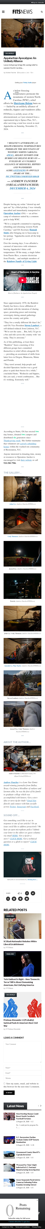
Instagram (21, 806)
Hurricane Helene (23, 103)
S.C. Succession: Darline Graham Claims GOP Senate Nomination (27, 1139)
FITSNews (9, 947)
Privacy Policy (36, 1227)
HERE (15, 835)
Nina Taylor (17, 666)
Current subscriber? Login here (19, 1221)
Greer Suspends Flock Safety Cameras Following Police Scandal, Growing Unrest (28, 1182)
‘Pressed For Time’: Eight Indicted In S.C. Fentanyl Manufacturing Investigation (28, 1167)
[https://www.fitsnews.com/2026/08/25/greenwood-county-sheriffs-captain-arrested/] (9, 1155)
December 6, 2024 (22, 188)
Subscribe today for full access (19, 1218)
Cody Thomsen (13, 536)
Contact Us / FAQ (7, 1227)
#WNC (10, 155)
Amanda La (8, 666)
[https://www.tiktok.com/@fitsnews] (38, 1213)
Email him (31, 800)
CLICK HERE (16, 838)
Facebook (34, 806)
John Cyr (13, 504)
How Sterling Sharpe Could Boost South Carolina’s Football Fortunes (27, 1116)
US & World (10, 53)
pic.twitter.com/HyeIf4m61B (22, 176)
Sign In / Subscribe (38, 2)
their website (26, 459)
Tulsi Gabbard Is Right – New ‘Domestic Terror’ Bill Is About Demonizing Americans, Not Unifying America (22, 982)
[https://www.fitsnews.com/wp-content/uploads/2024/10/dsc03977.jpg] (22, 758)
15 (33, 1145)
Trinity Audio (27, 82)
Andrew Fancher (11, 73)
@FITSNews (19, 170)
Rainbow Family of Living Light (22, 261)
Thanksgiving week (12, 440)
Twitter (13, 806)
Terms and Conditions (22, 1227)
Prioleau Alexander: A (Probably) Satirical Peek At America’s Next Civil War (21, 1023)
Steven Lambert (32, 325)
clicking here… (32, 879)
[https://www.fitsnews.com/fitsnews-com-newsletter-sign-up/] (22, 864)
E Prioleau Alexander (13, 1029)
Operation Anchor (12, 213)
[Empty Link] (38, 1105)
